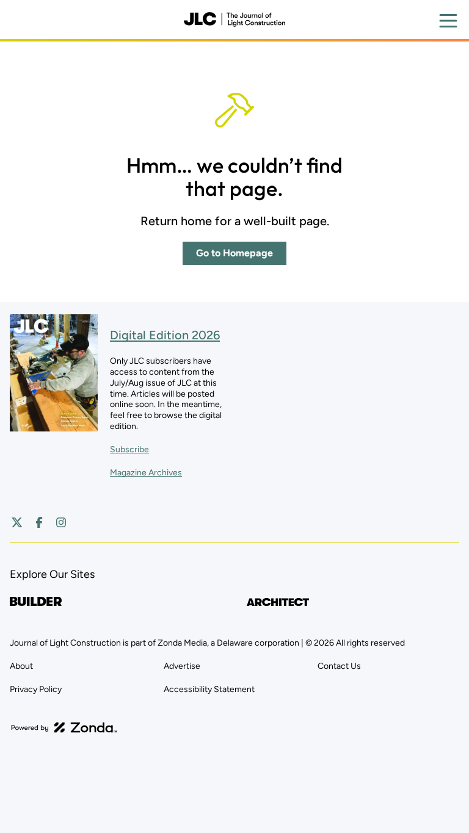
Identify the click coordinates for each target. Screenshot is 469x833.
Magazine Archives (146, 472)
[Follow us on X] (17, 522)
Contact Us (339, 666)
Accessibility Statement (209, 689)
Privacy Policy (36, 689)
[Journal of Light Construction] (234, 19)
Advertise (182, 666)
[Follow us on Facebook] (39, 522)
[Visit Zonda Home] (64, 727)
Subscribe (129, 449)
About (21, 666)
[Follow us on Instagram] (61, 522)
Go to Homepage (234, 253)
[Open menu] (448, 21)
